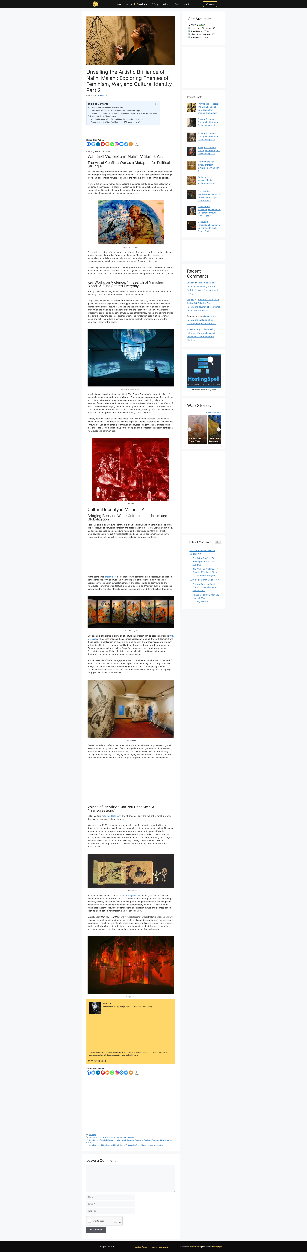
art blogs (92, 1135)
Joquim (190, 283)
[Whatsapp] (112, 144)
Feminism (93, 1137)
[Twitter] (93, 144)
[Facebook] (89, 144)
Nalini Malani (114, 1137)
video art (130, 1137)
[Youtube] (92, 1061)
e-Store (166, 4)
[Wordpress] (95, 1061)
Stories (187, 4)
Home (118, 4)
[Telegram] (126, 144)
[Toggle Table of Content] (154, 104)
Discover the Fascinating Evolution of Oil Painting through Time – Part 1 (201, 320)
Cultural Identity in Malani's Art (102, 116)
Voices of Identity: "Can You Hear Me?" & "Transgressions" (115, 122)
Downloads (142, 4)
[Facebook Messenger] (121, 144)
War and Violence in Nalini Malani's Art (105, 107)
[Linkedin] (98, 144)
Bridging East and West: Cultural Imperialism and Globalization (117, 119)
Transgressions (133, 895)
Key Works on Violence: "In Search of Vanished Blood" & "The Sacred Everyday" (124, 113)
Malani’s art (110, 577)
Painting (123, 1137)
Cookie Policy (140, 1247)
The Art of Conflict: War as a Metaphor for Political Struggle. (116, 110)
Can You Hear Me (111, 816)
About (129, 4)
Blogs (177, 4)
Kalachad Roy (193, 329)
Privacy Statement (160, 1247)
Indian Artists (103, 1137)
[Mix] (107, 144)
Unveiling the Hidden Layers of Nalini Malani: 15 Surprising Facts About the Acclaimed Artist (126, 1145)
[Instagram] (117, 144)
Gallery (155, 4)
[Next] (219, 429)
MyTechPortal (195, 1246)
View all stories (213, 412)
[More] (131, 144)
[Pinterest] (103, 144)
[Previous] (189, 429)
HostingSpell (216, 1246)
